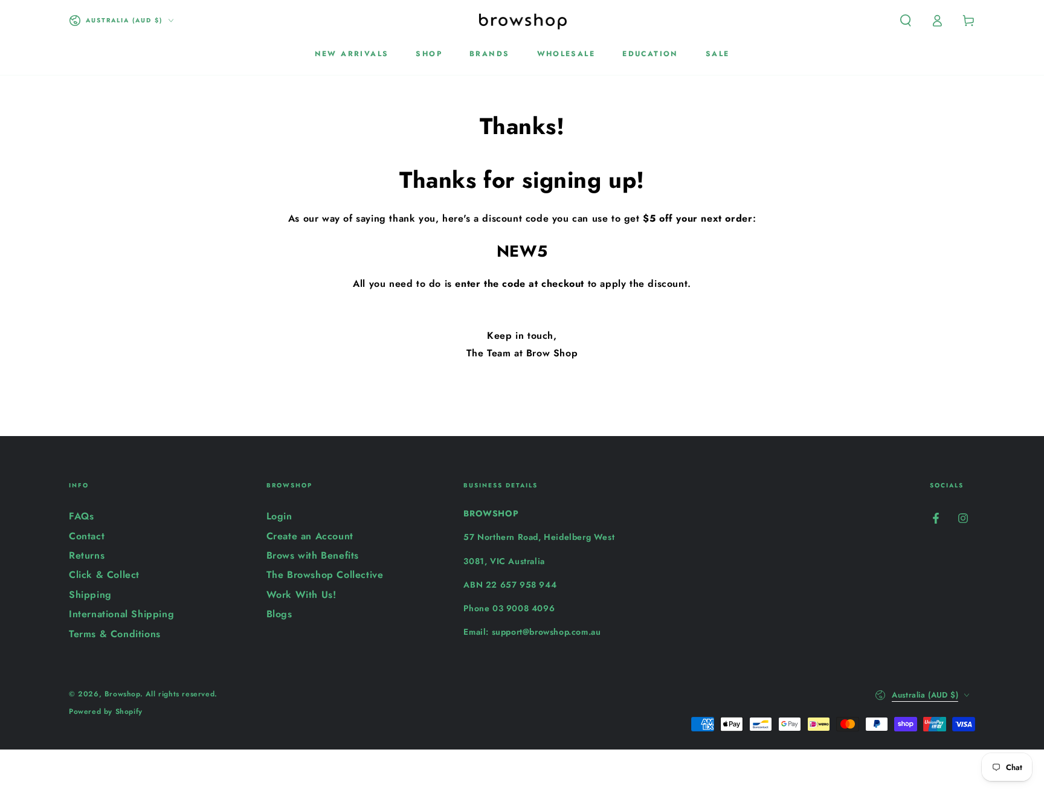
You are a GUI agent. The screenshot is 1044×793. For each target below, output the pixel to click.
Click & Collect (104, 575)
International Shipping (121, 614)
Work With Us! (301, 595)
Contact (87, 536)
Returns (87, 555)
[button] (905, 20)
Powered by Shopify (106, 712)
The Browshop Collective (325, 575)
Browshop (122, 694)
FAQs (81, 516)
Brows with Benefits (312, 555)
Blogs (279, 614)
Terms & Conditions (115, 634)
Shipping (90, 595)
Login (279, 516)
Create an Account (309, 536)
